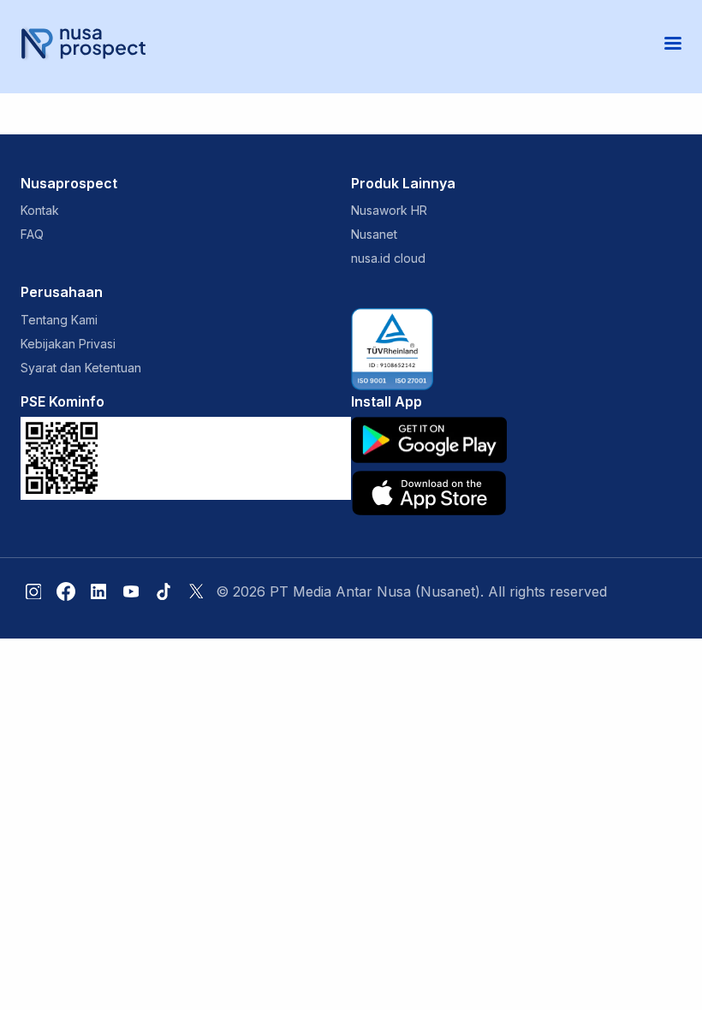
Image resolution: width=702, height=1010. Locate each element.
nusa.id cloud (388, 258)
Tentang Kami (59, 319)
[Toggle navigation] (672, 43)
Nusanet (374, 234)
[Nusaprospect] (83, 43)
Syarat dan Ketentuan (81, 367)
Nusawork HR (389, 210)
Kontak (40, 210)
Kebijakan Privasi (68, 343)
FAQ (32, 234)
